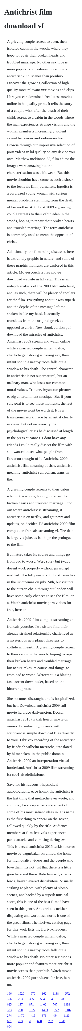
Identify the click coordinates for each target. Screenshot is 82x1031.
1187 (68, 1010)
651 (9, 1021)
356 (9, 999)
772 (56, 1010)
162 (44, 993)
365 (31, 999)
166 (9, 993)
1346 (62, 1021)
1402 (43, 1004)
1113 (67, 1015)
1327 (32, 1010)
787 (50, 1021)
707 (55, 1004)
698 (39, 1021)
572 (67, 993)
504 (42, 999)
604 (9, 1026)
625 (9, 1004)
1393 (67, 1004)
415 (33, 1015)
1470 (21, 1015)
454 (55, 1015)
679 (33, 993)
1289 (62, 999)
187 (20, 1004)
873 (44, 1015)
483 (20, 1021)
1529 (21, 993)
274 (9, 1015)
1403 (45, 1010)
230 (20, 1010)
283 (20, 999)
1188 (56, 993)
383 (9, 1010)
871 (31, 1004)
